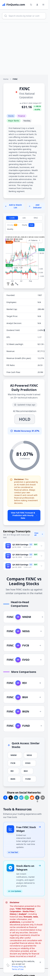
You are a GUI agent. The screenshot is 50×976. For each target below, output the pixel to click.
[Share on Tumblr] (37, 797)
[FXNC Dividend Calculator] (44, 330)
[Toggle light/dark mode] (31, 4)
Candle (12, 218)
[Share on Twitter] (11, 797)
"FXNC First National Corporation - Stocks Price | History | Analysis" (22, 911)
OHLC (36, 218)
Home (5, 79)
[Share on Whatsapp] (27, 797)
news (35, 916)
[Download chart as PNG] (12, 283)
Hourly (24, 225)
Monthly (10, 229)
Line (24, 218)
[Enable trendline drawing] (16, 283)
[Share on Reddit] (32, 797)
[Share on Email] (43, 797)
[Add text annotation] (8, 283)
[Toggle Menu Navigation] (43, 4)
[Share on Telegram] (21, 797)
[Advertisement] (25, 48)
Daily (31, 225)
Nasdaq (26, 120)
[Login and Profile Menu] (37, 4)
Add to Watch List (15, 206)
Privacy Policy (18, 966)
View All (36, 534)
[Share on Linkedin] (16, 797)
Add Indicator (37, 206)
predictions (15, 922)
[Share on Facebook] (5, 797)
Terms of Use (17, 969)
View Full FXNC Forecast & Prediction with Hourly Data (23, 515)
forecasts (28, 916)
